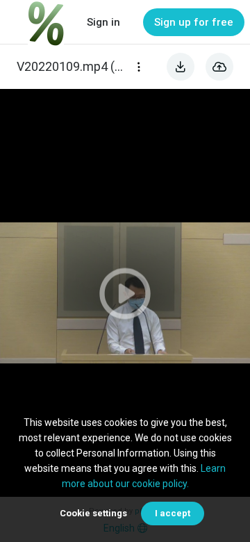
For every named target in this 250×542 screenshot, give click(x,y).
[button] (125, 293)
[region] (125, 293)
